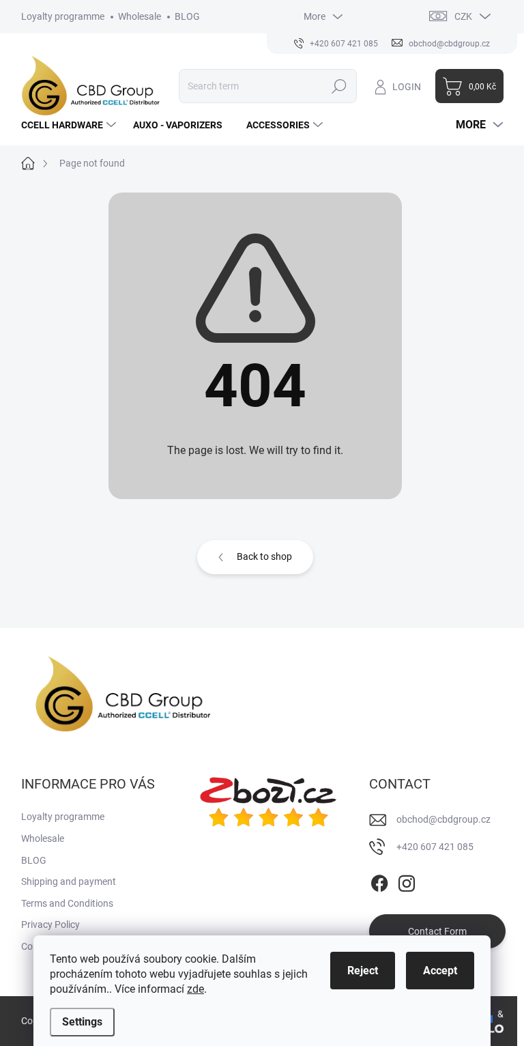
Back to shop (264, 556)
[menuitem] (70, 124)
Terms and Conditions (67, 903)
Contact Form (437, 931)
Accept (440, 970)
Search (338, 86)
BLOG (187, 16)
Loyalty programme (62, 16)
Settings (82, 1021)
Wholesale (139, 16)
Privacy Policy (50, 924)
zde (195, 989)
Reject (362, 970)
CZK (463, 16)
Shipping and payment (68, 881)
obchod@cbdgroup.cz (443, 819)
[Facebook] (379, 881)
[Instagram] (406, 881)
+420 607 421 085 (435, 846)
